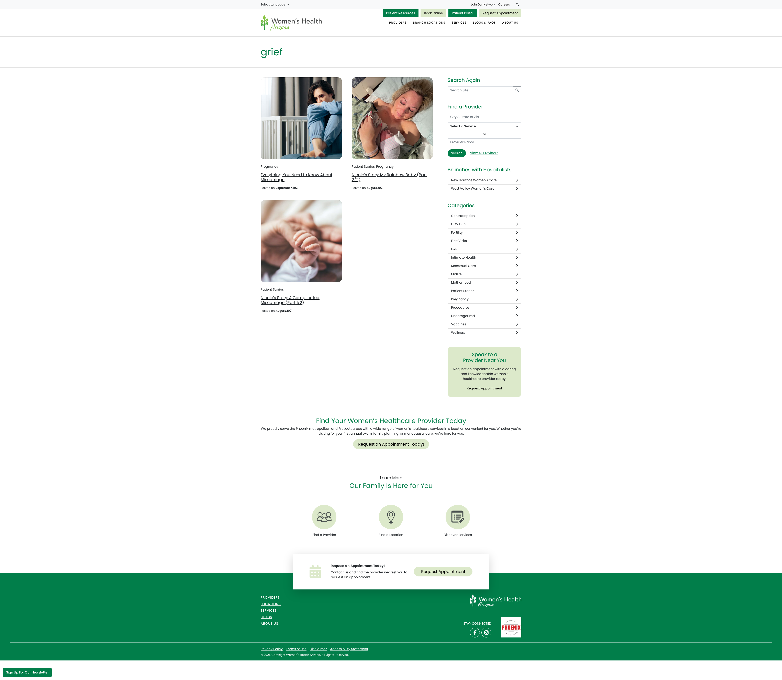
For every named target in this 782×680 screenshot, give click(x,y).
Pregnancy (269, 166)
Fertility (457, 232)
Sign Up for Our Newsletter (27, 672)
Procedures (460, 307)
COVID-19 (458, 224)
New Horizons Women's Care (474, 180)
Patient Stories (363, 166)
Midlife (456, 274)
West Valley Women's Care (472, 188)
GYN (454, 249)
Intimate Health (463, 257)
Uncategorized (463, 316)
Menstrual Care (463, 265)
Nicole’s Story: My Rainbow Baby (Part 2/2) (389, 177)
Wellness (458, 332)
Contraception (463, 215)
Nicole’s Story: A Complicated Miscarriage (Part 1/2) (290, 300)
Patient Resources (400, 13)
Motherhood (461, 282)
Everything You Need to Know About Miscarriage (296, 177)
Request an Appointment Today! (391, 444)
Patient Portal (462, 13)
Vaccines (458, 324)
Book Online (433, 13)
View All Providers (484, 153)
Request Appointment (500, 13)
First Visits (459, 240)
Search (456, 153)
